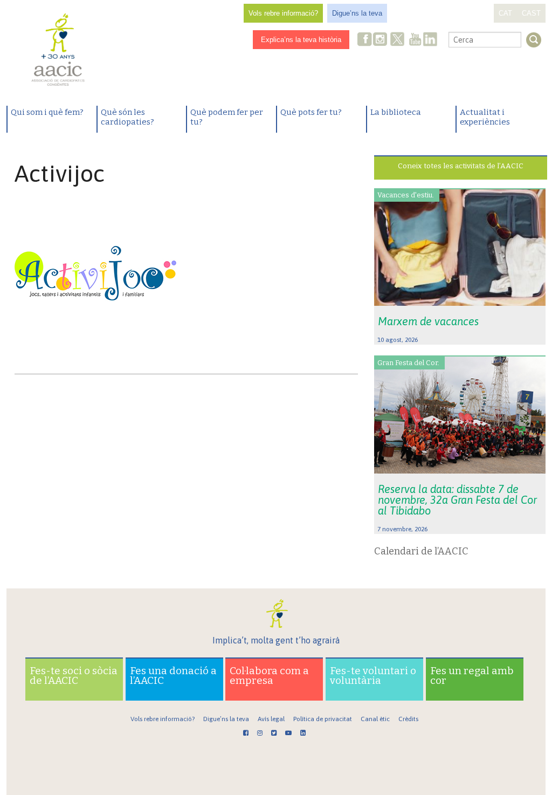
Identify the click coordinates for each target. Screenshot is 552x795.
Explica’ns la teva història (301, 40)
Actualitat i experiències (485, 117)
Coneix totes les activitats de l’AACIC (460, 165)
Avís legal (271, 719)
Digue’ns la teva (357, 13)
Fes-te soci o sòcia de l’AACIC (74, 675)
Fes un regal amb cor (472, 675)
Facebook (365, 40)
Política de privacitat (322, 719)
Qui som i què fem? (47, 112)
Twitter (397, 40)
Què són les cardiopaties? (127, 117)
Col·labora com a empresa (269, 675)
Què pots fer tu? (311, 112)
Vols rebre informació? (283, 13)
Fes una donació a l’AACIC (173, 675)
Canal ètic (375, 719)
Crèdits (408, 719)
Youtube (415, 40)
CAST (531, 13)
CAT (505, 13)
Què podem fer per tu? (226, 117)
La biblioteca (395, 112)
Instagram (381, 40)
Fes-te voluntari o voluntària (373, 675)
